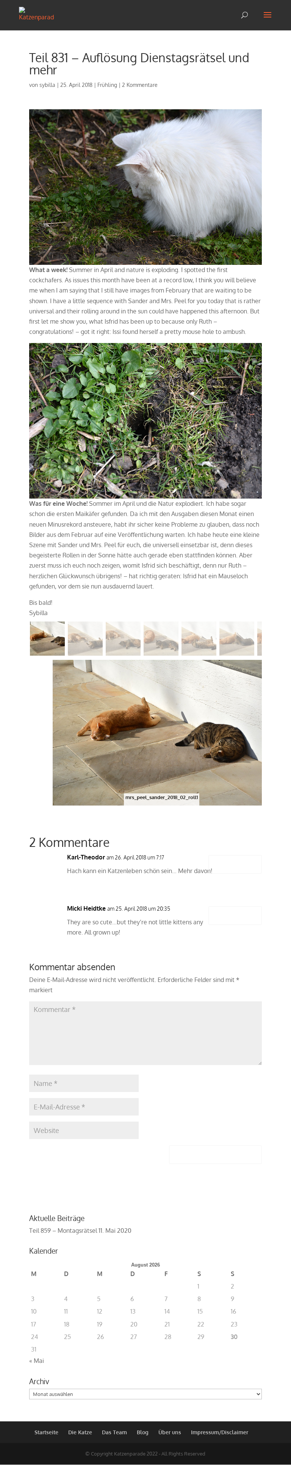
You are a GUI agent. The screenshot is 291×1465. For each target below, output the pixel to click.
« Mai (36, 1360)
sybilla (47, 85)
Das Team (114, 1432)
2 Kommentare (140, 85)
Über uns (169, 1432)
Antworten (235, 864)
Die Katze (80, 1432)
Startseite (46, 1432)
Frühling (107, 85)
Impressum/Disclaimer (219, 1432)
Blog (143, 1432)
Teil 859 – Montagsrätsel (63, 1230)
